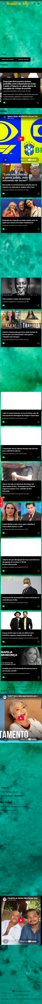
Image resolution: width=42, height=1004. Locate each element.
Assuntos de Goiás (8, 59)
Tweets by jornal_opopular (9, 792)
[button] (38, 103)
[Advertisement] (21, 30)
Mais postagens (21, 687)
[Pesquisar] (34, 4)
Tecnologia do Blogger (22, 991)
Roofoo (26, 995)
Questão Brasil (23, 59)
